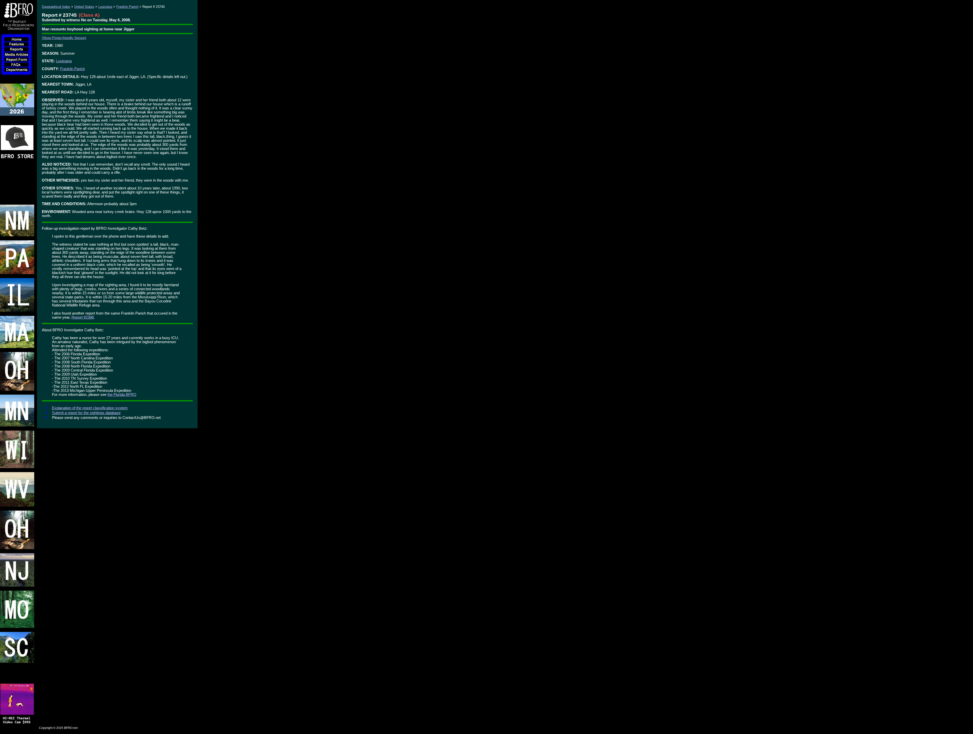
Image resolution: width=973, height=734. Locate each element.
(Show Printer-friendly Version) (64, 38)
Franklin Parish (127, 7)
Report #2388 (82, 317)
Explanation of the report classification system (90, 408)
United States (84, 7)
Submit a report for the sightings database (86, 413)
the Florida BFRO (121, 395)
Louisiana (105, 7)
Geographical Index (56, 7)
